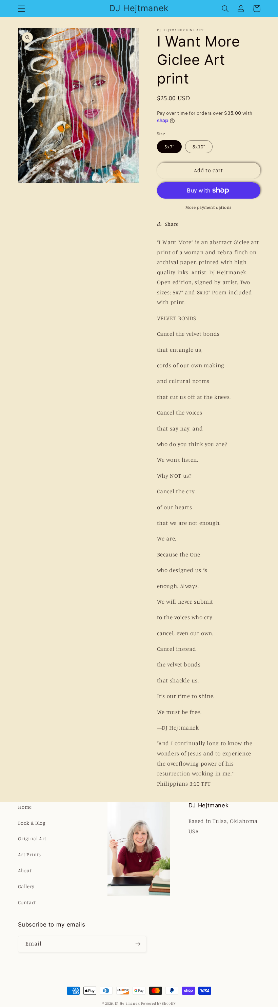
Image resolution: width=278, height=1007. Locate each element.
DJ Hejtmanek (127, 1003)
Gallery (26, 886)
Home (25, 807)
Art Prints (29, 854)
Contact (27, 902)
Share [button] (172, 224)
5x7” (169, 146)
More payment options (208, 207)
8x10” (199, 146)
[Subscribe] (137, 944)
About (25, 870)
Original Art (32, 838)
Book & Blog (31, 823)
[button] (21, 8)
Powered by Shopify (158, 1003)
